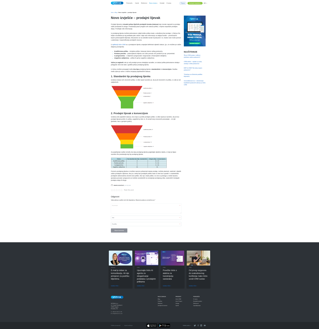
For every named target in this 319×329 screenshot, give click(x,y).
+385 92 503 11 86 (117, 311)
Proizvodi (129, 3)
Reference (144, 3)
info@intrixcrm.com (117, 313)
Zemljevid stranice (162, 305)
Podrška (160, 301)
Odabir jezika (186, 325)
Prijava (183, 3)
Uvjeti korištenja (128, 325)
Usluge (177, 303)
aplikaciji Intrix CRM (119, 44)
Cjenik (137, 3)
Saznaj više (114, 286)
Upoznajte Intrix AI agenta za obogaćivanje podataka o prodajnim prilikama (146, 276)
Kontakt (162, 3)
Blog (116, 12)
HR (205, 3)
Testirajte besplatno (194, 3)
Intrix (112, 12)
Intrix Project (179, 301)
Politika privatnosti (115, 325)
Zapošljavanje (197, 305)
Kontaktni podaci (197, 301)
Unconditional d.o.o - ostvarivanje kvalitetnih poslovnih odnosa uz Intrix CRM (195, 82)
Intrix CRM (178, 299)
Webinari (160, 303)
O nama (168, 3)
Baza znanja (153, 3)
